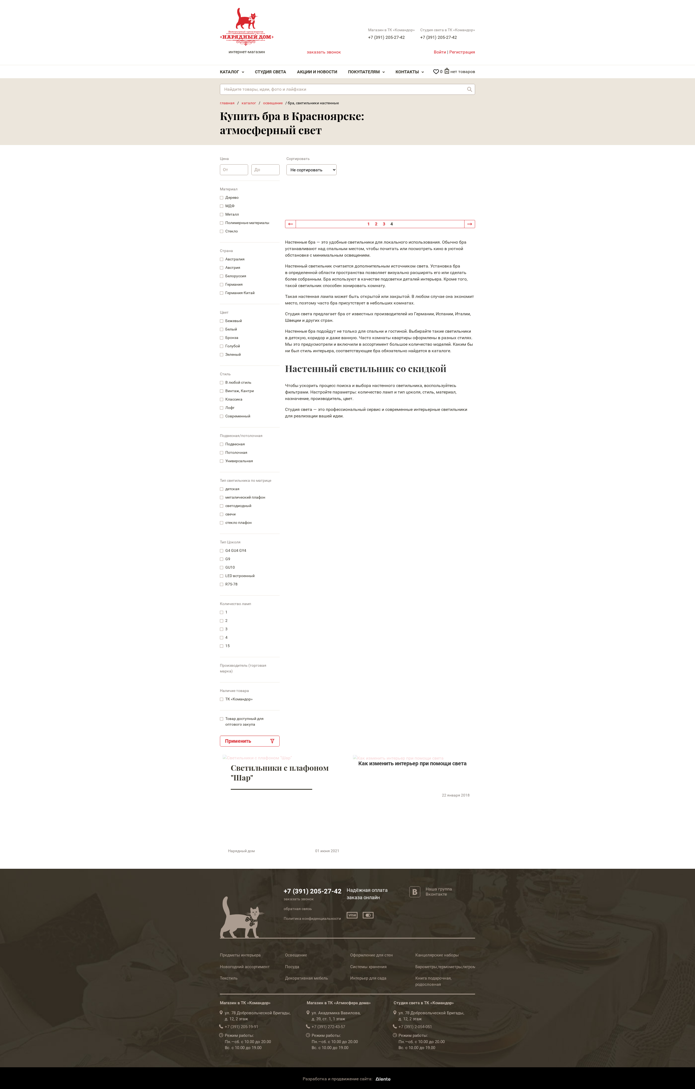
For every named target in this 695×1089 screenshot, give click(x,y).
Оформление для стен (371, 955)
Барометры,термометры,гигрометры (450, 966)
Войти (440, 52)
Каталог (229, 71)
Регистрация (462, 52)
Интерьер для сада (368, 978)
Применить (238, 741)
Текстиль (229, 978)
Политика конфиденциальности (312, 918)
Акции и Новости (317, 71)
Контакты (407, 71)
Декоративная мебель (306, 978)
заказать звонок (324, 52)
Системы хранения (368, 966)
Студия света (270, 71)
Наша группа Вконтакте (439, 891)
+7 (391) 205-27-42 (386, 37)
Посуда (292, 966)
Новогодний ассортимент (245, 966)
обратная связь (298, 909)
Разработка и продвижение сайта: (338, 1078)
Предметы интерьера (240, 955)
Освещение (296, 955)
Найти (469, 89)
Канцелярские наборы (437, 955)
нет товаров (462, 71)
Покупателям (364, 71)
